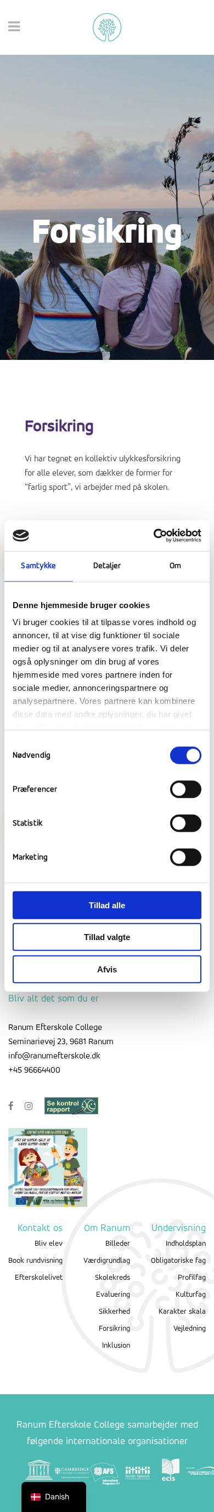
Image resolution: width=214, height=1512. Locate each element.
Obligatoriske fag (178, 1261)
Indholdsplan (186, 1244)
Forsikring (114, 1329)
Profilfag (192, 1278)
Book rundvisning (35, 1261)
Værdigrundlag (106, 1261)
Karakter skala (182, 1312)
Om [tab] (175, 566)
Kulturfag (191, 1295)
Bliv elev (49, 1244)
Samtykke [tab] (38, 566)
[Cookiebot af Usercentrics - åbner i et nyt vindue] (153, 536)
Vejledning (189, 1329)
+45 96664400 (34, 1070)
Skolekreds (112, 1278)
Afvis (107, 968)
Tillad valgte (107, 937)
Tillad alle (107, 904)
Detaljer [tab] (107, 566)
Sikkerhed (114, 1312)
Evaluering (113, 1295)
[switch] (185, 789)
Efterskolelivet (39, 1278)
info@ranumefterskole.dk (54, 1056)
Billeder (117, 1244)
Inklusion (116, 1346)
